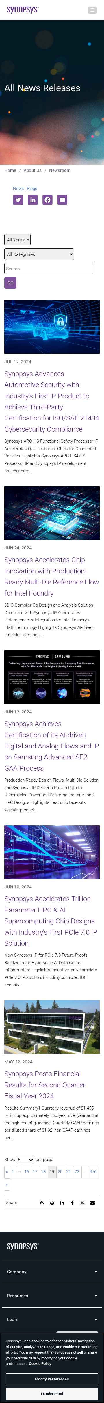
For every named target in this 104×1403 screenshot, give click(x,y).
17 (35, 1171)
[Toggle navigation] (92, 10)
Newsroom (59, 170)
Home (10, 170)
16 (26, 1171)
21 (68, 1171)
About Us (33, 170)
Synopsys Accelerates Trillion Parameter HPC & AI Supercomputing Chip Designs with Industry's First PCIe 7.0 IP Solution (50, 921)
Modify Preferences (52, 1379)
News (18, 188)
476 (93, 1171)
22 (77, 1171)
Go (10, 283)
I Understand (52, 1394)
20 (60, 1171)
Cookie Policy (40, 1363)
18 (43, 1171)
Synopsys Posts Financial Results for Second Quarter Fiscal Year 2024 (44, 1085)
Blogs (32, 188)
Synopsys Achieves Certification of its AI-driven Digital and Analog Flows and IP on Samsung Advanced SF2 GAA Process (51, 746)
